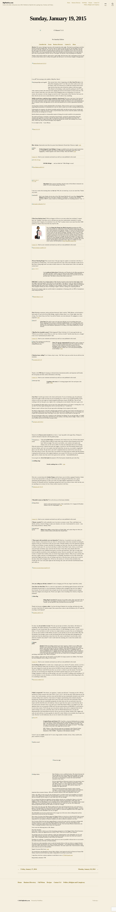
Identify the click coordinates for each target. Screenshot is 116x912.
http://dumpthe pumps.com (69, 241)
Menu (74, 44)
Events (49, 44)
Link (80, 145)
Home (68, 2)
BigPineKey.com (8, 3)
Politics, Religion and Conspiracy (91, 4)
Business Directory (76, 2)
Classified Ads (42, 44)
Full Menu (84, 2)
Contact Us (68, 44)
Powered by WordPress (36, 900)
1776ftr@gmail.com (68, 855)
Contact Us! (96, 2)
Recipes (90, 2)
